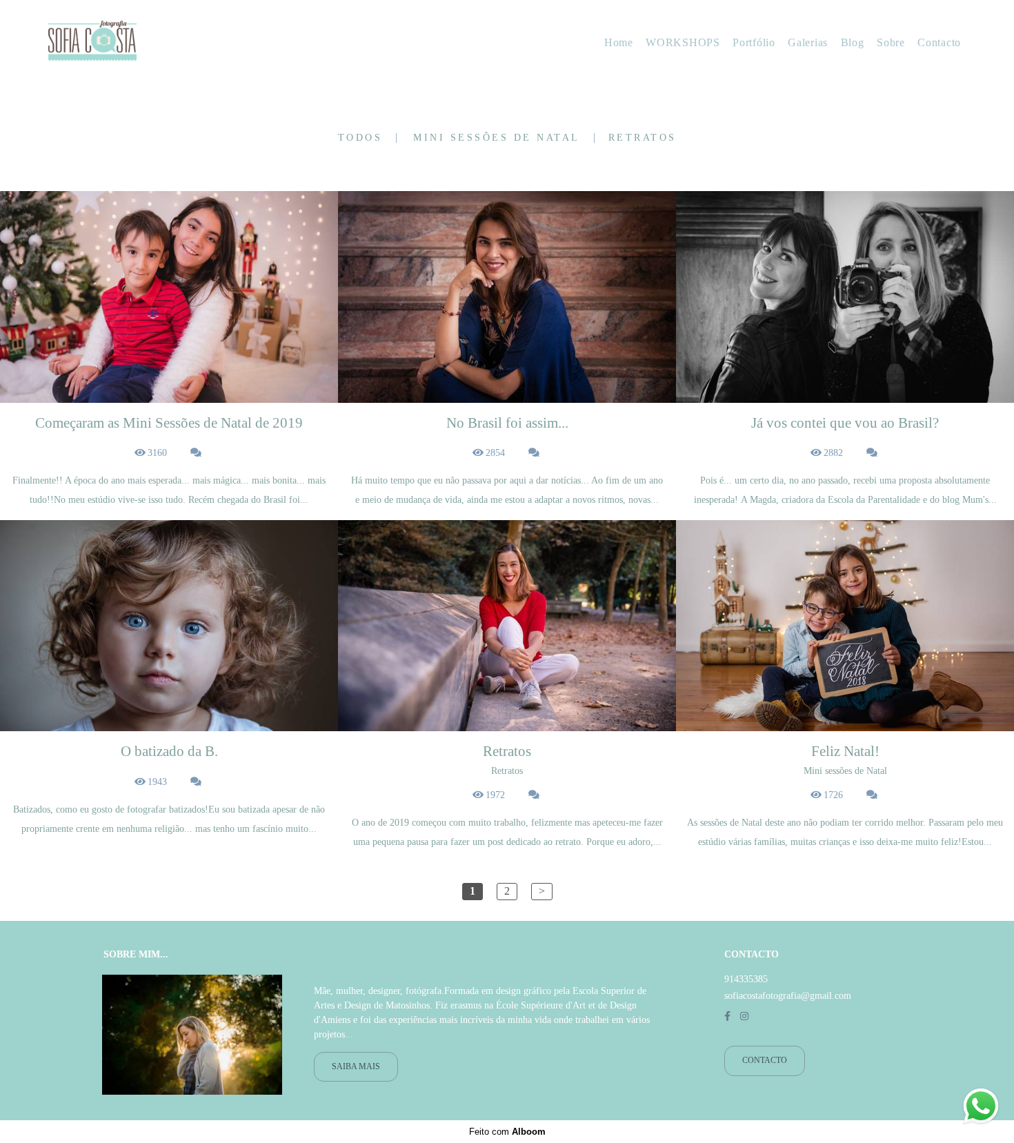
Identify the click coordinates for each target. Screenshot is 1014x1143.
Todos (360, 138)
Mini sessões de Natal (496, 138)
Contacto (939, 42)
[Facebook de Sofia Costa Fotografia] (727, 1016)
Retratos (642, 138)
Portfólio (754, 42)
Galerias (808, 42)
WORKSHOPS (682, 42)
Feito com (507, 1131)
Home (618, 42)
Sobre (891, 42)
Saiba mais (356, 1066)
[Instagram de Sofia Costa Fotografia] (744, 1016)
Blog (852, 42)
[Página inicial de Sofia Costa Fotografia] (137, 42)
